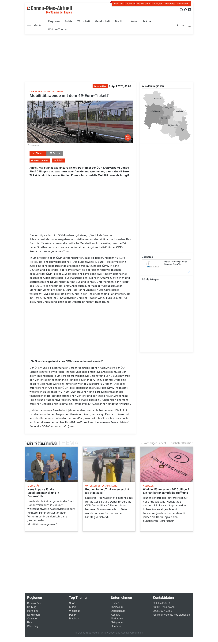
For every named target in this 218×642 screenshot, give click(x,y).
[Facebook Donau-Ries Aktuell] (185, 9)
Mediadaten (182, 3)
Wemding (32, 626)
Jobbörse (130, 3)
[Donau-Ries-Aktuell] (49, 9)
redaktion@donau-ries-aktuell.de (171, 614)
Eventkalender (143, 3)
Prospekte (170, 3)
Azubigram (157, 3)
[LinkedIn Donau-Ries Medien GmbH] (189, 9)
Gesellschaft (102, 21)
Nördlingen (33, 614)
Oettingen (32, 618)
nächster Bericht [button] (181, 443)
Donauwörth (34, 603)
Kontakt (115, 614)
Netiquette (117, 622)
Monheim (32, 611)
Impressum (117, 607)
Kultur (134, 21)
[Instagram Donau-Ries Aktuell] (181, 9)
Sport (72, 603)
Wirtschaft (83, 21)
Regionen (54, 21)
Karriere (115, 603)
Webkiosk (119, 3)
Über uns (116, 626)
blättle (147, 21)
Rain (30, 622)
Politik (68, 21)
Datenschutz (118, 611)
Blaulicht (120, 21)
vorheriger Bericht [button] (155, 443)
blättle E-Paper (150, 279)
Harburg (31, 607)
